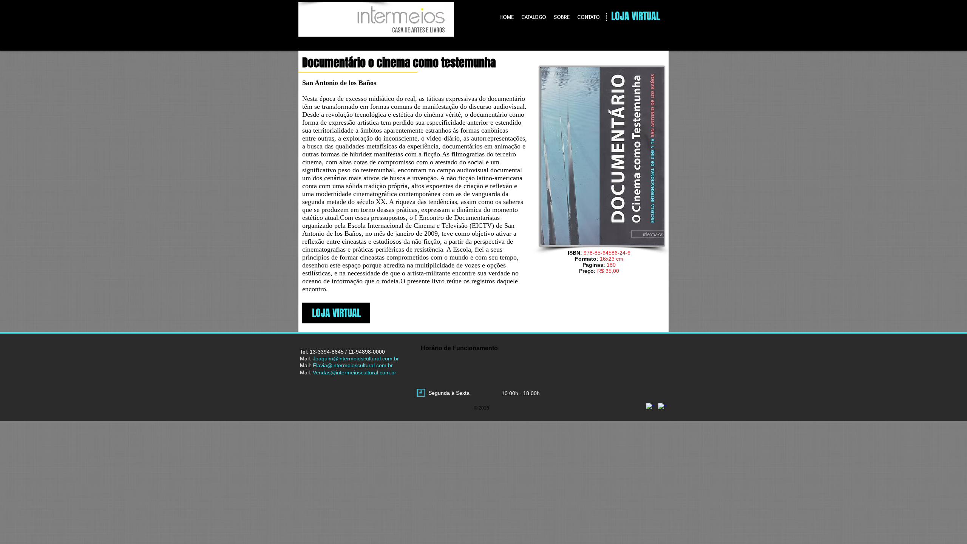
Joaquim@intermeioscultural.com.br (356, 358)
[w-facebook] (662, 407)
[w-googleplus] (650, 407)
